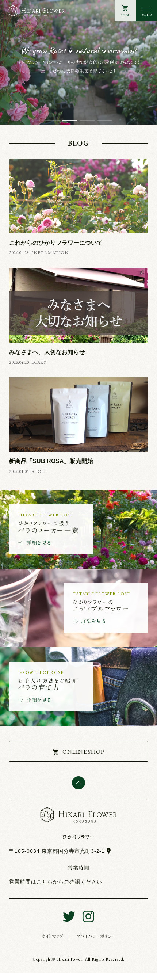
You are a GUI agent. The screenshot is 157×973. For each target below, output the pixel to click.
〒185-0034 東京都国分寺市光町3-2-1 (57, 851)
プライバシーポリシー (96, 936)
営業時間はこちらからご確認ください (55, 882)
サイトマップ (52, 936)
